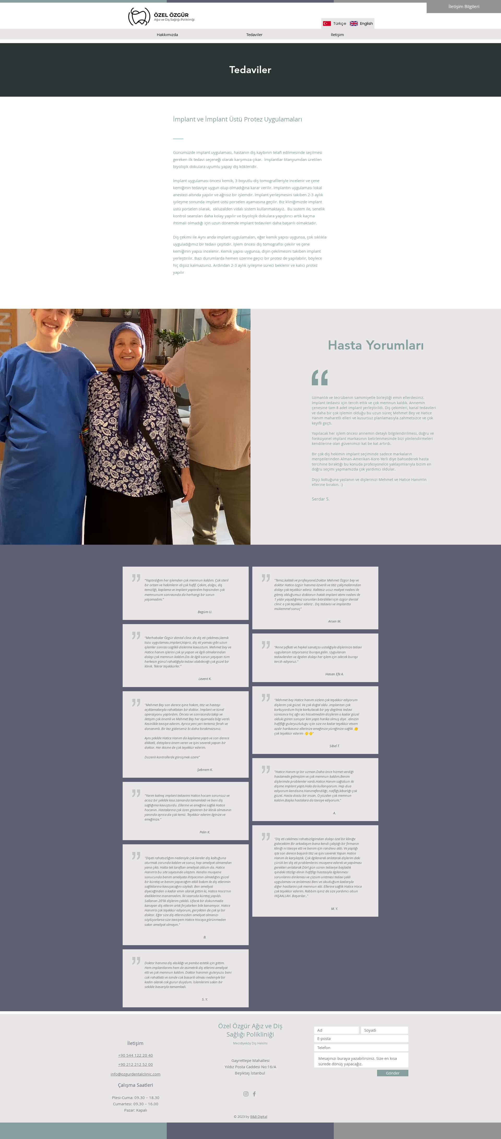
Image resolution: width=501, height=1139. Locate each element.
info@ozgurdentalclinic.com (135, 1074)
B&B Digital (258, 1116)
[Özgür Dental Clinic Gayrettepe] (246, 1094)
